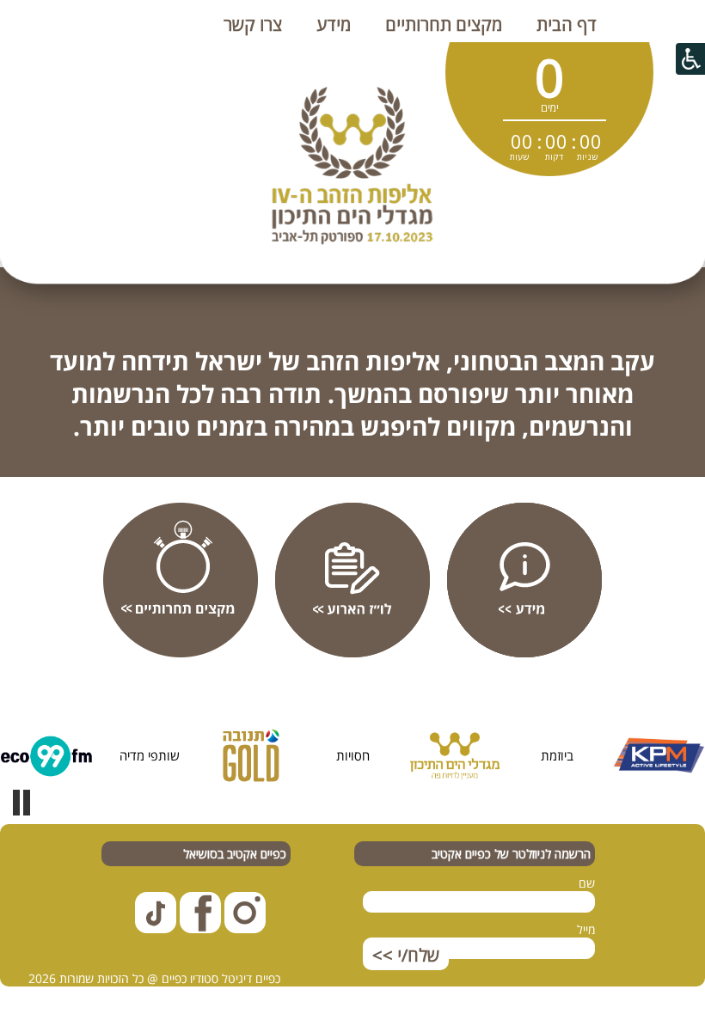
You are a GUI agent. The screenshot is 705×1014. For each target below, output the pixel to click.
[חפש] (666, 34)
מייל (586, 929)
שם (587, 883)
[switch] (21, 802)
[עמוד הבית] (640, 34)
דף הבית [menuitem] (566, 24)
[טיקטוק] (155, 928)
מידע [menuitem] (333, 24)
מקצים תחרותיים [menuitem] (443, 24)
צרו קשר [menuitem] (253, 24)
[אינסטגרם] (243, 928)
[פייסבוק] (198, 928)
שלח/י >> (405, 955)
